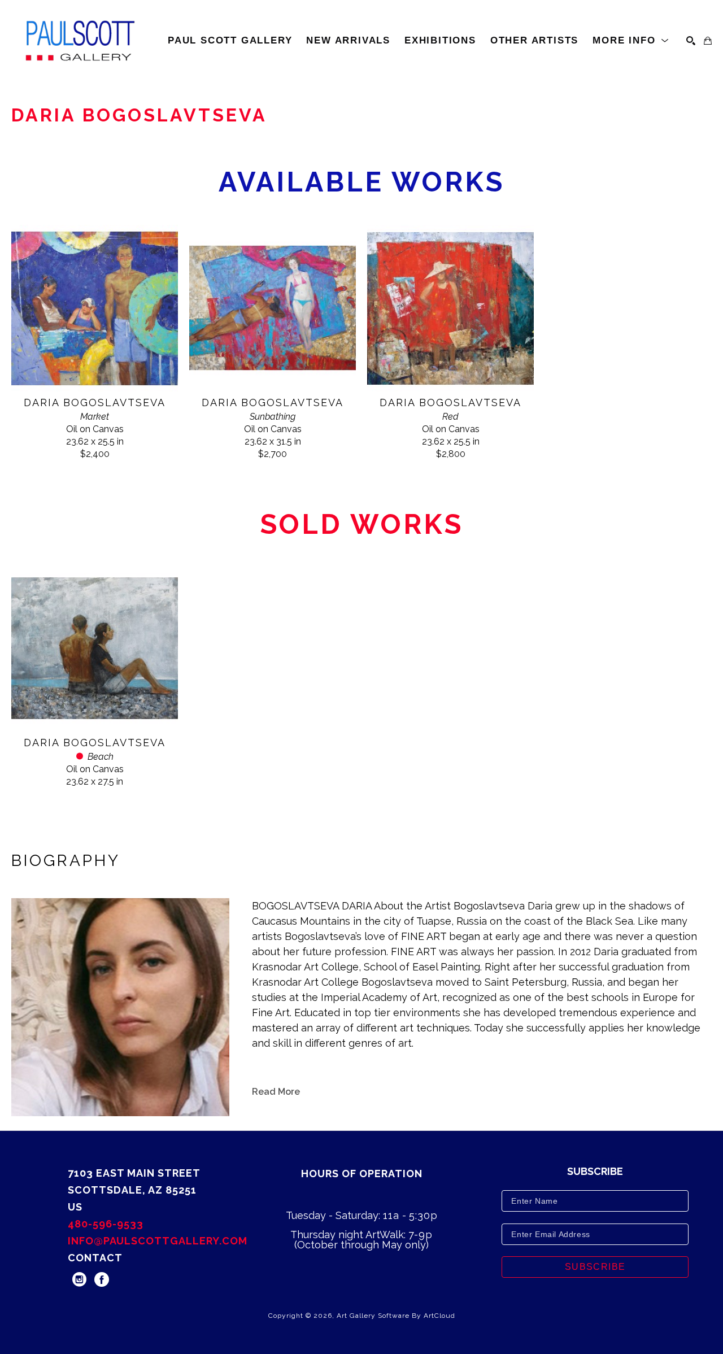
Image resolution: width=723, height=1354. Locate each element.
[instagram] (79, 1279)
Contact (95, 1258)
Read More (276, 1091)
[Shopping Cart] (708, 40)
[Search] (690, 40)
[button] (631, 40)
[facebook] (101, 1279)
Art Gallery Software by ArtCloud (396, 1316)
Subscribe (595, 1267)
